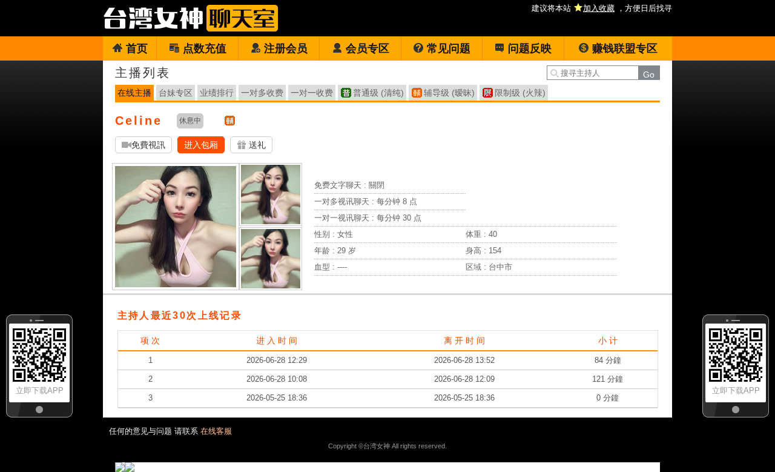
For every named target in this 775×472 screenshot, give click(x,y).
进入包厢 (201, 145)
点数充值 (204, 48)
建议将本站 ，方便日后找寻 (602, 8)
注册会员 (286, 48)
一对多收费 (262, 93)
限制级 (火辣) (520, 93)
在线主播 (134, 93)
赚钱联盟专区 (625, 48)
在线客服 (216, 431)
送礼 (256, 145)
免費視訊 (148, 145)
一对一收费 (312, 93)
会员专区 (367, 48)
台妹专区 (176, 93)
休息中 (190, 120)
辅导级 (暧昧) (449, 93)
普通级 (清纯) (378, 93)
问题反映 (530, 48)
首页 (137, 48)
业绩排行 (217, 93)
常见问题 (448, 48)
